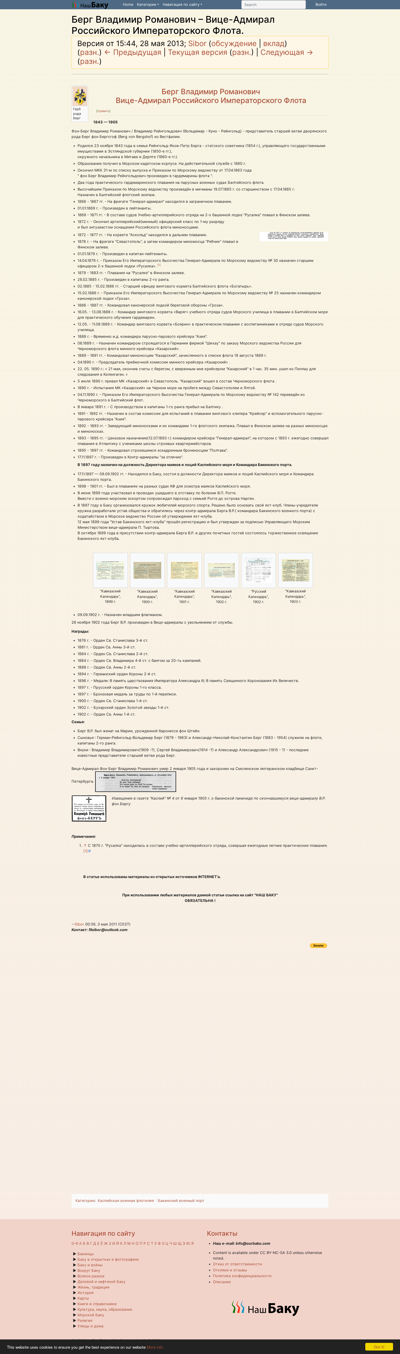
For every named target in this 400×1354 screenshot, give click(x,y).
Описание (222, 1281)
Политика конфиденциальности (242, 1275)
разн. (89, 52)
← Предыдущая (132, 52)
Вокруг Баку (89, 1270)
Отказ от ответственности (237, 1264)
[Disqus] (200, 1007)
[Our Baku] (266, 1307)
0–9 (75, 1243)
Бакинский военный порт (181, 1200)
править (103, 111)
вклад (273, 43)
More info (155, 1347)
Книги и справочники (97, 1303)
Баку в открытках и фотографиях (108, 1259)
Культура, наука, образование (105, 1309)
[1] (159, 265)
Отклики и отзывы (230, 1270)
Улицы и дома (90, 1326)
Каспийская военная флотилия (126, 1200)
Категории (85, 1200)
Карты (83, 1298)
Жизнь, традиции (93, 1287)
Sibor (79, 924)
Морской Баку (91, 1315)
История (86, 1292)
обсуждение (234, 43)
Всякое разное (91, 1276)
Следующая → (286, 52)
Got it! (379, 1347)
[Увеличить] (85, 108)
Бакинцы (86, 1253)
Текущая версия (197, 52)
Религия (85, 1320)
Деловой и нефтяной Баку (101, 1281)
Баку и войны (90, 1265)
